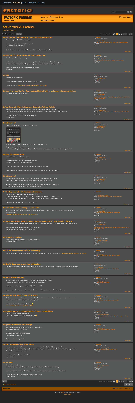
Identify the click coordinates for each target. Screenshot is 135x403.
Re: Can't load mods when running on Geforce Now (21, 208)
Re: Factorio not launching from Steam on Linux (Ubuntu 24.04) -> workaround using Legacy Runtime (39, 91)
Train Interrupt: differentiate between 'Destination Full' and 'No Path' (113, 111)
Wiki (24, 3)
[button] (114, 34)
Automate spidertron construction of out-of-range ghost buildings (112, 316)
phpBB (62, 392)
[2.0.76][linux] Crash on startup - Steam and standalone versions (112, 42)
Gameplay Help (101, 58)
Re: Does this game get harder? (14, 154)
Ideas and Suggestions (103, 314)
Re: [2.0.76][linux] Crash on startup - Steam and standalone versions (27, 38)
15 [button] (130, 34)
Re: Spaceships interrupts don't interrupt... (18, 325)
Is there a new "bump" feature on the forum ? (108, 300)
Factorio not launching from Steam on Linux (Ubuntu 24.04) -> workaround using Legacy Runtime (112, 98)
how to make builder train (103, 282)
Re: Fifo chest (8, 362)
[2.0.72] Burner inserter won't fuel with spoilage (108, 255)
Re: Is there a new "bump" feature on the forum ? (20, 295)
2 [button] (119, 34)
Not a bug (100, 254)
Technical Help (101, 41)
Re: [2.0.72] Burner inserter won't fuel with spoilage (21, 251)
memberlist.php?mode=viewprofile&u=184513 (20, 305)
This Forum (100, 298)
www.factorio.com (9, 20)
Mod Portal (32, 3)
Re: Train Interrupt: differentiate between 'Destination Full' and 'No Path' (29, 107)
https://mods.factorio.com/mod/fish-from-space (32, 85)
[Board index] (18, 10)
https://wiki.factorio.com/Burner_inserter (74, 253)
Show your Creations (103, 195)
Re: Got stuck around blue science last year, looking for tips (24, 55)
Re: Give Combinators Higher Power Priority (18, 344)
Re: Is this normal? (9, 123)
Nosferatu (98, 37)
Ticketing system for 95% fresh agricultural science (109, 196)
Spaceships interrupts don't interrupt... (106, 329)
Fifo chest (99, 367)
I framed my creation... (102, 242)
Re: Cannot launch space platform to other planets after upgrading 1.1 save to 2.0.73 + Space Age (38, 221)
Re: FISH (6, 75)
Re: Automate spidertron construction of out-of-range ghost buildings (28, 311)
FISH (98, 80)
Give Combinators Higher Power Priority (107, 349)
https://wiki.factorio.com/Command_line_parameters (22, 214)
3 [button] (121, 34)
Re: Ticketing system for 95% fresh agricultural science (22, 192)
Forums (16, 3)
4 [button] (123, 34)
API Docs (41, 3)
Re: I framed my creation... (12, 237)
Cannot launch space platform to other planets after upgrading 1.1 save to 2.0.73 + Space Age (111, 228)
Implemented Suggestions (104, 348)
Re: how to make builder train (13, 277)
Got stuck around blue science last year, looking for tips (110, 60)
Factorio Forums (18, 17)
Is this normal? (100, 127)
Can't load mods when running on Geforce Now (108, 212)
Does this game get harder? (104, 159)
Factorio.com (6, 3)
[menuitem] (53, 17)
